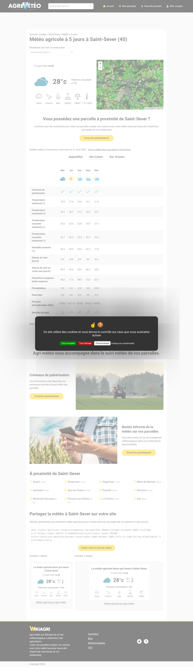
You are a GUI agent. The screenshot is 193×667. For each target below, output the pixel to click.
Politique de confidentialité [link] (122, 343)
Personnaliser (102, 343)
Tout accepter (68, 343)
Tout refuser (85, 343)
